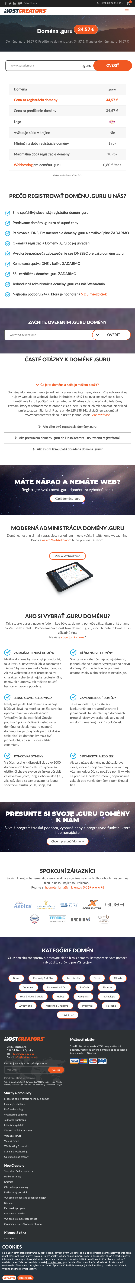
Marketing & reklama (57, 1006)
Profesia (84, 987)
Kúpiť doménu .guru (67, 498)
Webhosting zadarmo (15, 1115)
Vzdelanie (28, 987)
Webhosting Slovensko (16, 1146)
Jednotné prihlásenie (15, 1120)
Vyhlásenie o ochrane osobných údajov (25, 1198)
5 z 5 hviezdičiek (94, 294)
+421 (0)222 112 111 (112, 3)
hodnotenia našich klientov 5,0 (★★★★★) (74, 887)
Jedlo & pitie (73, 978)
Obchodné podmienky (16, 1187)
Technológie (108, 997)
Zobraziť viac (101, 415)
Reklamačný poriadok (15, 1192)
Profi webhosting (13, 1109)
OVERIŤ (112, 65)
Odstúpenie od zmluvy (16, 1157)
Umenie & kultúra (56, 987)
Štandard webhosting (15, 1152)
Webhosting (23, 165)
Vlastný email (11, 1141)
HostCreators (14, 1165)
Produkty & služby (43, 978)
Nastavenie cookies (14, 1213)
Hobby (60, 997)
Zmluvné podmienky (36, 1085)
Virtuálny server (12, 1136)
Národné (111, 1006)
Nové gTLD (68, 1015)
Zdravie (118, 978)
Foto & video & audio (31, 997)
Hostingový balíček (14, 1104)
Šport (97, 978)
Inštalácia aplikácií (13, 1125)
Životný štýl (25, 1006)
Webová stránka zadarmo (18, 1130)
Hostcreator (24, 1039)
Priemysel (87, 1006)
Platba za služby (12, 1176)
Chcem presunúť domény (67, 841)
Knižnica (8, 1182)
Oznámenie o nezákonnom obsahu (23, 1224)
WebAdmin (10, 1238)
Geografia (83, 997)
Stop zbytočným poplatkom (19, 1171)
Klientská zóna (15, 1233)
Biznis (16, 978)
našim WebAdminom (56, 540)
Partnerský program (14, 1208)
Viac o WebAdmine (67, 556)
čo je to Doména (72, 637)
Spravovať (9, 1278)
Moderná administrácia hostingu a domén (26, 1099)
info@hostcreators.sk (26, 1057)
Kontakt (8, 1203)
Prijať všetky (25, 1278)
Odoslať (56, 1070)
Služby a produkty (17, 1093)
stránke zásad (54, 1262)
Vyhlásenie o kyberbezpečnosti (20, 1219)
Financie (107, 987)
